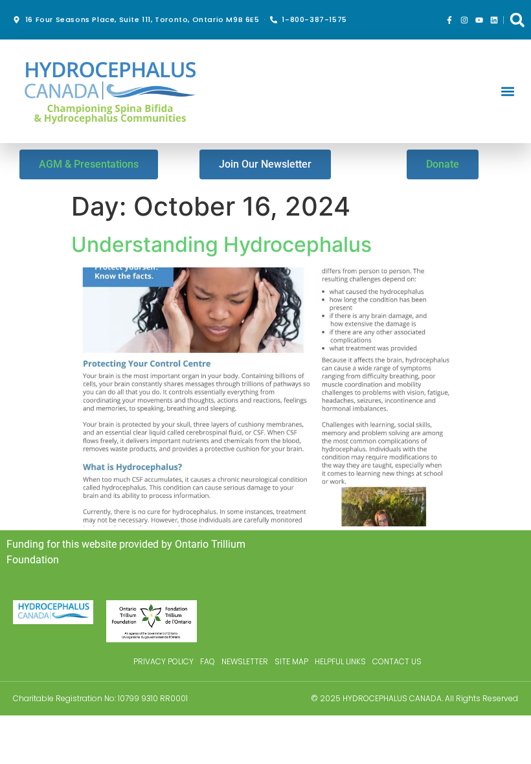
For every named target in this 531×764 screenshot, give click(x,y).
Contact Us (397, 661)
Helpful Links (340, 661)
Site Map (291, 661)
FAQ (207, 661)
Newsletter (244, 661)
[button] (517, 19)
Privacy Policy (163, 661)
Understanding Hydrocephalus (221, 244)
